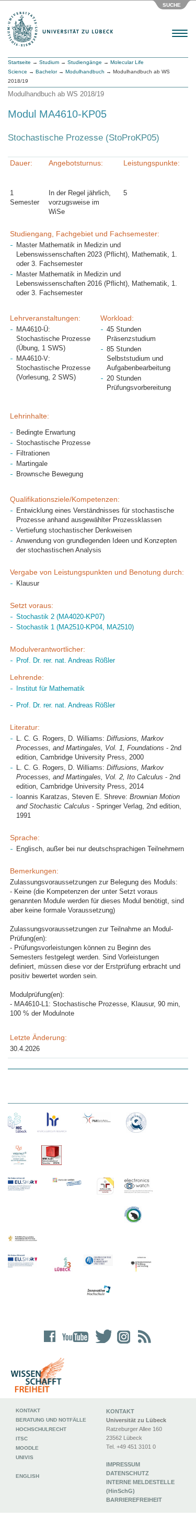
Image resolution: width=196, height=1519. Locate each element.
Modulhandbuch (85, 71)
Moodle (27, 1448)
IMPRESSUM (123, 1464)
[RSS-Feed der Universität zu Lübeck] (142, 1343)
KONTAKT (120, 1411)
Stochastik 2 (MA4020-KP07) (60, 617)
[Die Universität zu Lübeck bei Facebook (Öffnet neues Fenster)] (49, 1343)
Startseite (19, 62)
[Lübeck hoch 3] (62, 1265)
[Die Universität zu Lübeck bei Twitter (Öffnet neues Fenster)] (100, 1343)
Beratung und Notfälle (51, 1420)
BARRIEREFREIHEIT (134, 1500)
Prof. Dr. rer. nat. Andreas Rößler (65, 660)
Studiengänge (84, 62)
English (28, 1476)
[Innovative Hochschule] (98, 1291)
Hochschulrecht (41, 1429)
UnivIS (24, 1457)
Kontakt (28, 1410)
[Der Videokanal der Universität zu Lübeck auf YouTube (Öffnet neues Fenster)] (73, 1343)
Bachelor (46, 71)
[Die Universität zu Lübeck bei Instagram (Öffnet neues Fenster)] (121, 1343)
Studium (49, 62)
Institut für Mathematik (50, 688)
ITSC (22, 1438)
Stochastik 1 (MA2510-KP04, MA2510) (75, 627)
